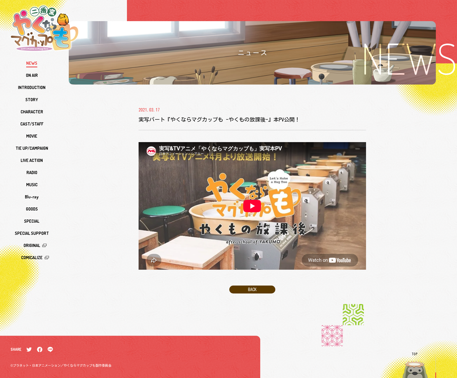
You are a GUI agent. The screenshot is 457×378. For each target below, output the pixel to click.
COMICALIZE (32, 257)
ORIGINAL (32, 245)
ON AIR (32, 75)
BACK (252, 289)
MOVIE (31, 136)
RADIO (31, 172)
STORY (31, 99)
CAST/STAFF (31, 124)
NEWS (31, 63)
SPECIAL (31, 221)
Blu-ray (32, 196)
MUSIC (32, 184)
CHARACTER (32, 111)
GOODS (32, 209)
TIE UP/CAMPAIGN (32, 148)
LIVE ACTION (32, 160)
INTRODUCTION (31, 87)
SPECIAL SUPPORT (32, 233)
